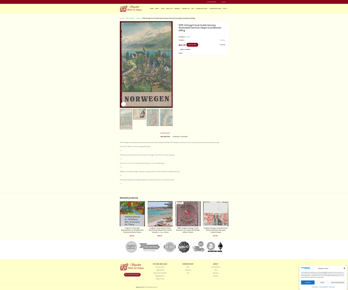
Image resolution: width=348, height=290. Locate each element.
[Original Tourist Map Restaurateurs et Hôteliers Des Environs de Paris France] (132, 213)
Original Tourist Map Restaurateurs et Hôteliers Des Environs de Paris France (132, 230)
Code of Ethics (215, 267)
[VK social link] (199, 53)
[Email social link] (188, 53)
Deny (322, 282)
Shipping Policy (160, 276)
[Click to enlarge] (123, 104)
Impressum (332, 286)
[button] (344, 268)
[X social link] (186, 53)
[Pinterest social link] (125, 2)
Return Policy (160, 279)
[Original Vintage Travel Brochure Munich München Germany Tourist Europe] (215, 213)
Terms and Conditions (160, 273)
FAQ (215, 270)
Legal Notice (160, 270)
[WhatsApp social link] (197, 53)
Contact (215, 276)
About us (216, 273)
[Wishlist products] (218, 2)
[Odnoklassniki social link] (195, 53)
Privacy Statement (323, 286)
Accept (308, 282)
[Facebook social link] (121, 2)
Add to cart (192, 44)
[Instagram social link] (123, 2)
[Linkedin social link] (127, 2)
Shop (187, 267)
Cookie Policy (315, 286)
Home (122, 18)
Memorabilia (130, 18)
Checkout (188, 270)
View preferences (337, 282)
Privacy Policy (160, 267)
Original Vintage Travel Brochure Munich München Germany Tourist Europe (216, 230)
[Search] (227, 2)
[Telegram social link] (201, 53)
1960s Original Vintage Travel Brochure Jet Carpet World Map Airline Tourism (188, 230)
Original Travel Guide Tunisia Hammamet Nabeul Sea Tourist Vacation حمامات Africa (160, 230)
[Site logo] (131, 8)
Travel (138, 18)
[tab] (165, 135)
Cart (188, 273)
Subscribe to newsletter (133, 274)
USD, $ (225, 8)
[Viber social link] (204, 53)
